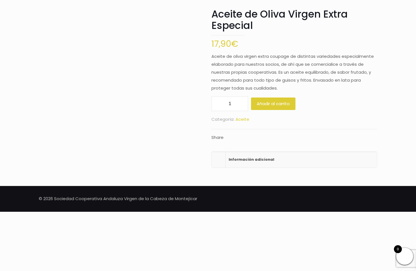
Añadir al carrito (273, 104)
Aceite (242, 119)
